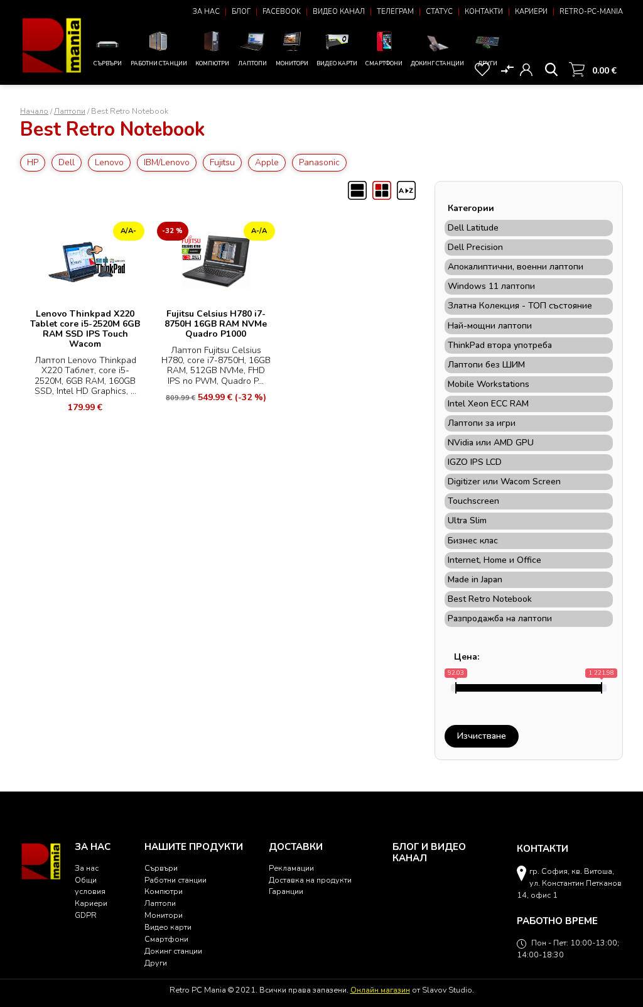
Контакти (484, 11)
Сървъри (108, 63)
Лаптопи (252, 63)
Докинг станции (437, 63)
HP (32, 162)
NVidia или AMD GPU (491, 443)
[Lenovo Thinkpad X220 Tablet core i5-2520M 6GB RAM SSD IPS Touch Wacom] (85, 260)
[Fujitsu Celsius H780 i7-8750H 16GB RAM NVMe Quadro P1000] (216, 260)
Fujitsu (222, 162)
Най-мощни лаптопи (490, 326)
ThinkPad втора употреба (500, 345)
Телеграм (395, 11)
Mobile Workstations (488, 384)
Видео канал (339, 11)
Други (487, 63)
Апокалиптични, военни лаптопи (515, 267)
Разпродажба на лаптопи (500, 619)
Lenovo (109, 162)
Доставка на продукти (310, 879)
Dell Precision (475, 247)
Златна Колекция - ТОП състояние (520, 306)
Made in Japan (475, 580)
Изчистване (481, 736)
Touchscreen (473, 501)
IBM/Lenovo (167, 162)
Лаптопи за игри (482, 423)
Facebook (281, 11)
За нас (206, 11)
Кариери (531, 11)
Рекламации (291, 868)
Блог (241, 11)
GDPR (86, 915)
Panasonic (319, 162)
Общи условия (90, 885)
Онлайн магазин (380, 989)
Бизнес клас (473, 541)
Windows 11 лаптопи (491, 286)
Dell (66, 162)
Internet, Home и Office (494, 560)
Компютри (212, 63)
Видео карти (336, 63)
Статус (439, 11)
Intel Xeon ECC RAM (488, 404)
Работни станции (159, 63)
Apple (267, 162)
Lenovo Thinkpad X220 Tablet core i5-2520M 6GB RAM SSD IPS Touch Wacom (85, 329)
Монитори (292, 63)
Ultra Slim (467, 521)
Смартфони (384, 63)
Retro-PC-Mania (591, 11)
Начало (34, 111)
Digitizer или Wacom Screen (504, 482)
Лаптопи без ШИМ (486, 365)
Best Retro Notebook (490, 599)
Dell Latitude (473, 228)
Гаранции (286, 891)
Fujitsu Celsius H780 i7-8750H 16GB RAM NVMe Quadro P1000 (216, 324)
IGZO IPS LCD (475, 462)
